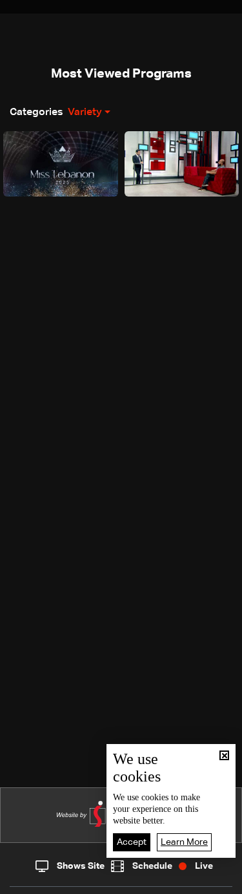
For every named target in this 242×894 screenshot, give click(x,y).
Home (29, 880)
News (84, 881)
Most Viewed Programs (121, 73)
